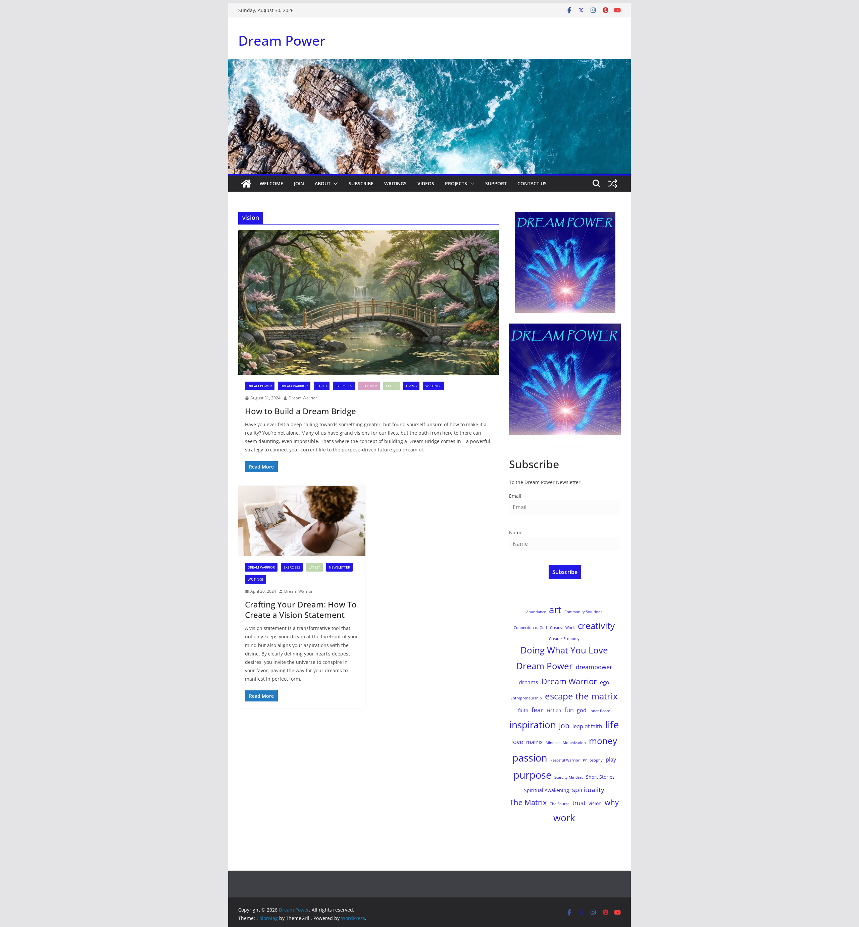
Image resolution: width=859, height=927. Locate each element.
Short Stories (600, 777)
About (323, 183)
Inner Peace (600, 711)
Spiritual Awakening (546, 790)
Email (515, 496)
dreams (528, 682)
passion (529, 757)
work (564, 817)
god (582, 710)
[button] (334, 183)
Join (299, 183)
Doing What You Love (564, 650)
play (611, 759)
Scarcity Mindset (568, 777)
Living (411, 386)
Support (496, 183)
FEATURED (369, 386)
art (555, 609)
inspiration (532, 724)
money (603, 741)
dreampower (594, 667)
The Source (559, 803)
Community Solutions (583, 611)
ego (604, 682)
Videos (425, 183)
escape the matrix (581, 696)
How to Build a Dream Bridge (300, 411)
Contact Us (532, 183)
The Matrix (528, 802)
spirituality (588, 789)
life (612, 724)
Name (515, 532)
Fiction (554, 710)
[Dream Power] (246, 184)
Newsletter (339, 567)
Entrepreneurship (526, 698)
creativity (596, 626)
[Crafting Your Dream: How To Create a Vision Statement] (301, 521)
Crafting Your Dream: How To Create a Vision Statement (301, 609)
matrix (534, 742)
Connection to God (530, 627)
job (564, 725)
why (612, 802)
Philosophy (593, 760)
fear (538, 709)
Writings (395, 183)
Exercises (344, 386)
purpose (532, 775)
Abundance (536, 611)
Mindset (553, 742)
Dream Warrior (294, 386)
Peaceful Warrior (565, 760)
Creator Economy (564, 638)
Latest (391, 386)
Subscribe (361, 183)
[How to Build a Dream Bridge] (368, 302)
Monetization (574, 742)
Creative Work (562, 627)
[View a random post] (613, 184)
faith (523, 710)
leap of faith (587, 726)
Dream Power (281, 40)
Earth (321, 386)
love (517, 742)
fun (569, 710)
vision (595, 803)
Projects (456, 183)
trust (579, 803)
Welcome (271, 183)
